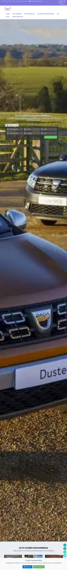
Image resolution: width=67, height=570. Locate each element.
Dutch (61, 2)
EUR (63, 4)
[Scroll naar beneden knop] (33, 146)
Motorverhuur (29, 14)
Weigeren (28, 567)
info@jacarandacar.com (36, 1)
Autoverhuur (17, 14)
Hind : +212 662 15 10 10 (9, 1)
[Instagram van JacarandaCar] (60, 1)
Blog (7, 16)
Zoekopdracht (51, 137)
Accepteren (39, 567)
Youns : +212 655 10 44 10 (23, 1)
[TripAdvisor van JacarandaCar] (64, 1)
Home (8, 14)
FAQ (58, 14)
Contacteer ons (17, 16)
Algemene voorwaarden (46, 14)
